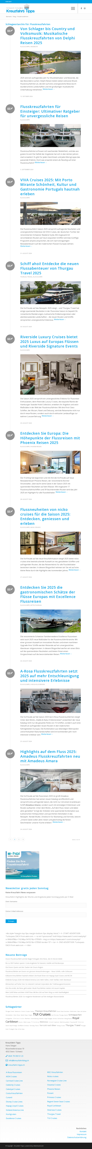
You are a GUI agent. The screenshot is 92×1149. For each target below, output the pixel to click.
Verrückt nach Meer (48, 1025)
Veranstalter (9, 1015)
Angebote (34, 47)
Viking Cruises (61, 1025)
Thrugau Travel (10, 1011)
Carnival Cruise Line (14, 1081)
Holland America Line (15, 1110)
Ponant (50, 1093)
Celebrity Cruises (13, 1085)
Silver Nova (16, 1015)
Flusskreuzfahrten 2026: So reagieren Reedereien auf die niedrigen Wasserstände (35, 997)
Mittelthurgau (36, 605)
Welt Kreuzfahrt (65, 1022)
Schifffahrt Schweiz (23, 1025)
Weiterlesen (48, 89)
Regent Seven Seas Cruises (58, 1101)
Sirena (55, 1018)
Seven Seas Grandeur (63, 1011)
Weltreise (44, 1022)
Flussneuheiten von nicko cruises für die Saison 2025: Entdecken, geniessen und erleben (45, 516)
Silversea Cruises (18, 1018)
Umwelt (51, 1022)
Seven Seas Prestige (11, 1025)
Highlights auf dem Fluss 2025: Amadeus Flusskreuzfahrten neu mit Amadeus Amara (50, 756)
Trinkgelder (9, 1018)
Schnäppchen (75, 1014)
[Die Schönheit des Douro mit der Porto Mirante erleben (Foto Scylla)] (50, 213)
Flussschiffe (25, 47)
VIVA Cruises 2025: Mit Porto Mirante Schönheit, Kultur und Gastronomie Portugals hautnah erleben (50, 186)
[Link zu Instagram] (84, 8)
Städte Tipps (24, 1015)
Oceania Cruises (54, 1085)
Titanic (37, 1025)
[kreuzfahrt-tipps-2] (20, 8)
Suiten (32, 1011)
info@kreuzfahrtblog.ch (19, 1060)
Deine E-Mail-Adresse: (14, 911)
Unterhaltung (34, 1018)
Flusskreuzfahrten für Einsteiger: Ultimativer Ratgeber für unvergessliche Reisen (50, 111)
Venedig (32, 1025)
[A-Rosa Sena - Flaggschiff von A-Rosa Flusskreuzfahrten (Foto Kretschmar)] (50, 701)
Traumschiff (73, 1022)
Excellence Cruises (13, 1118)
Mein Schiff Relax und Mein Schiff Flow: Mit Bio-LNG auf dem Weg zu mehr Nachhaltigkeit (37, 992)
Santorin (56, 1022)
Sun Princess (55, 1015)
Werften (27, 1018)
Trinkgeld (11, 1029)
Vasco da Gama (81, 1011)
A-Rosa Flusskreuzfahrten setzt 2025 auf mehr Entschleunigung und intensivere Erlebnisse (49, 676)
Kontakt (9, 1)
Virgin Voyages (48, 1018)
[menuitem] (9, 1)
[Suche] (66, 8)
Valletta (41, 1018)
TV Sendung (35, 1022)
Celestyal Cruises (13, 1089)
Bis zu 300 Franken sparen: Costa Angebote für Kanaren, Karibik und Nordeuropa (35, 963)
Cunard (9, 1097)
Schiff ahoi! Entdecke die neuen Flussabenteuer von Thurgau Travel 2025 (49, 268)
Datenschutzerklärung (76, 1137)
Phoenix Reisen (35, 447)
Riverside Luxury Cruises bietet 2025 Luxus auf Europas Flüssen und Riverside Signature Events (49, 341)
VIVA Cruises (26, 1022)
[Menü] (72, 8)
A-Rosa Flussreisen (37, 684)
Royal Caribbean (54, 1105)
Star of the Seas (19, 1029)
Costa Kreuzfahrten (14, 1093)
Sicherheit (60, 1018)
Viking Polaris (68, 1018)
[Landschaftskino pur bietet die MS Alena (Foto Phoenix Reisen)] (50, 462)
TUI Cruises (42, 1014)
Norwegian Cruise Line (57, 1080)
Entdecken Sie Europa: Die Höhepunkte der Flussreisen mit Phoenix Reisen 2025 (50, 438)
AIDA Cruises (11, 1076)
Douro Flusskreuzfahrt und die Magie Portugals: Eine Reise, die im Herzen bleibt (34, 959)
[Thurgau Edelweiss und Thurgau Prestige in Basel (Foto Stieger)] (50, 135)
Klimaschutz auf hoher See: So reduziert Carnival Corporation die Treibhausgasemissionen (38, 984)
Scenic (21, 1022)
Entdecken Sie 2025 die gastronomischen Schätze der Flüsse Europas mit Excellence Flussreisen (48, 594)
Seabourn (18, 1011)
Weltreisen (73, 1011)
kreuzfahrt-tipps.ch (16, 1065)
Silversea (81, 1022)
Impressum (81, 1134)
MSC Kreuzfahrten (55, 1072)
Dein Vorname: (12, 901)
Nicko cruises (35, 527)
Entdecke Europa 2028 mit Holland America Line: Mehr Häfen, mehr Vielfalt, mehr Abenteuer (38, 980)
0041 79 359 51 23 (15, 1056)
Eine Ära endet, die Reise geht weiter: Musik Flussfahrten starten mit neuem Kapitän (35, 988)
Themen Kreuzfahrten (45, 1011)
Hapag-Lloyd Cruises (14, 1106)
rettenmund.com (38, 1146)
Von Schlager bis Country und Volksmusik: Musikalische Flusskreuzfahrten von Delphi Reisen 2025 (47, 35)
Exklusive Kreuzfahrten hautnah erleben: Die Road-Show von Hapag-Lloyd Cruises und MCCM (39, 976)
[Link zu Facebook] (81, 8)
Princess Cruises (54, 1097)
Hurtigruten (11, 1114)
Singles (30, 1015)
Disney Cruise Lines (14, 1101)
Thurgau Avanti (63, 1015)
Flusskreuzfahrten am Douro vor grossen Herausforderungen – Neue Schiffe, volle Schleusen (39, 971)
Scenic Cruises (25, 1011)
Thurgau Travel (26, 277)
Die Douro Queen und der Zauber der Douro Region (24, 967)
